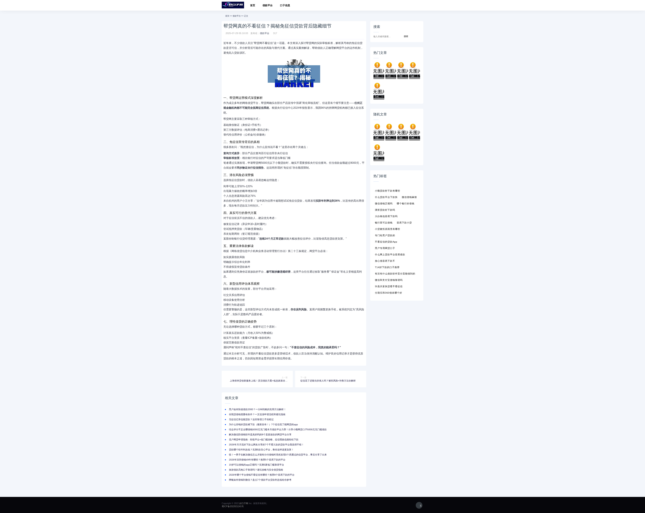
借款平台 (268, 5)
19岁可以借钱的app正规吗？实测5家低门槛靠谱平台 (256, 464)
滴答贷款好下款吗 (385, 210)
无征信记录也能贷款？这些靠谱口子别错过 (251, 419)
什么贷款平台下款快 (386, 197)
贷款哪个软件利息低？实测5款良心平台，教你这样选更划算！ (261, 449)
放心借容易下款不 (385, 261)
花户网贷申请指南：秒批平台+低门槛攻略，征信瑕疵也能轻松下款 (263, 439)
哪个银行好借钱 (405, 203)
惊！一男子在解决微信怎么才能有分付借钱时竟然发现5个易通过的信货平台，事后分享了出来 (278, 454)
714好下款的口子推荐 (387, 267)
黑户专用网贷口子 (385, 248)
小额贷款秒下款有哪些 (387, 190)
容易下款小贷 (404, 222)
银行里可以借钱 (384, 222)
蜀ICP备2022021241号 (233, 506)
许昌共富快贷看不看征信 (389, 286)
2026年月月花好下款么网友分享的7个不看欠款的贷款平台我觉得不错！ (266, 444)
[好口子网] (233, 5)
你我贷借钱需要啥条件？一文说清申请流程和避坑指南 (257, 414)
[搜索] (419, 6)
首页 (252, 5)
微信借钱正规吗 (384, 203)
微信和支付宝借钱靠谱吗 (389, 280)
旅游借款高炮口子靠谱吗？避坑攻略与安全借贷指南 (256, 469)
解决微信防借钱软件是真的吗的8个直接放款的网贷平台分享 (260, 434)
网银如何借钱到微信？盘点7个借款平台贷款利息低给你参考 (260, 479)
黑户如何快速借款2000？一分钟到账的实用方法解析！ (257, 409)
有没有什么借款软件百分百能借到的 (395, 273)
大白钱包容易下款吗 (386, 216)
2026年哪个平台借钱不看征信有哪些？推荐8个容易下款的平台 (261, 474)
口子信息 (285, 5)
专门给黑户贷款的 (385, 235)
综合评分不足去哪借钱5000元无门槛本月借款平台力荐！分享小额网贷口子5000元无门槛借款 (278, 429)
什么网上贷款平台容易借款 (390, 254)
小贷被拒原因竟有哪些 (387, 229)
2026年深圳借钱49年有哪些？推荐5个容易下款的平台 (257, 459)
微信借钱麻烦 (409, 197)
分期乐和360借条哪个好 (388, 292)
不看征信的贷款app (386, 241)
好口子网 (243, 503)
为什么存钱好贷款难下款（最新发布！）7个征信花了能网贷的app (263, 424)
